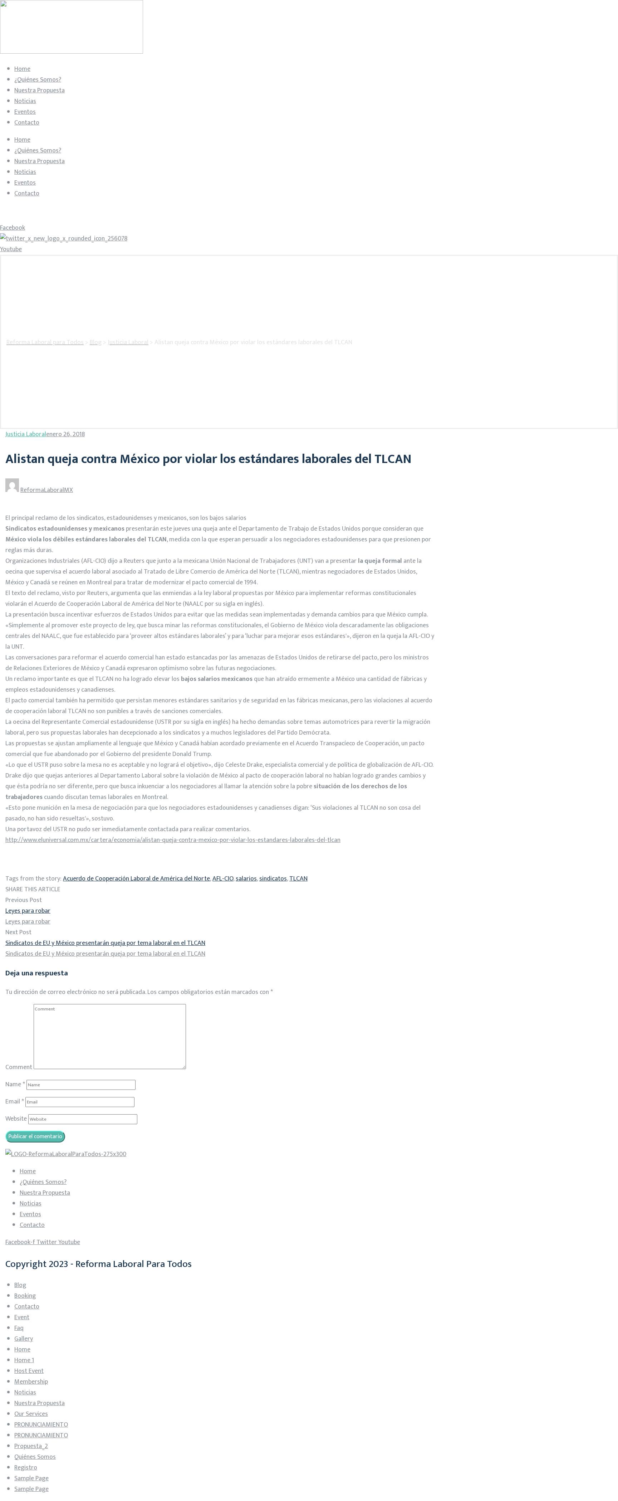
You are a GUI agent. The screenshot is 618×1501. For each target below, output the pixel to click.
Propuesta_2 (31, 1446)
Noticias (25, 101)
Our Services (31, 1414)
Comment (18, 1067)
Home (22, 69)
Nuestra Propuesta (39, 90)
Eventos (25, 112)
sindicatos (273, 878)
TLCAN (298, 878)
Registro (25, 1467)
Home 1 (24, 1360)
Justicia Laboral (25, 434)
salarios (246, 878)
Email (14, 1101)
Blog (20, 1285)
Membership (31, 1381)
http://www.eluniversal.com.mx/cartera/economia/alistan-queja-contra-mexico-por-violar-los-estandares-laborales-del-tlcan (172, 840)
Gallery (23, 1339)
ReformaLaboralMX (46, 490)
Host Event (29, 1371)
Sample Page (31, 1478)
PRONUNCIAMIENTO (41, 1424)
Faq (19, 1328)
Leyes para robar (27, 911)
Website (16, 1118)
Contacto (26, 122)
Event (21, 1317)
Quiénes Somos (35, 1457)
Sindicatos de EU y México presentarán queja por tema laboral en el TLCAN (105, 943)
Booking (25, 1296)
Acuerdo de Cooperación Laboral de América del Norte (136, 878)
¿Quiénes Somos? (37, 79)
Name (15, 1084)
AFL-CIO (222, 878)
